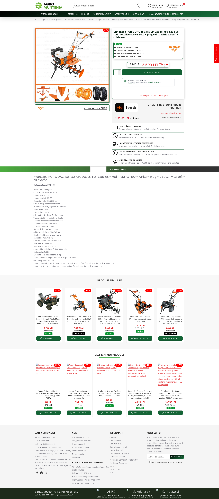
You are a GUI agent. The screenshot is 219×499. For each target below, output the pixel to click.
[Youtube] (41, 472)
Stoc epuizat (79, 333)
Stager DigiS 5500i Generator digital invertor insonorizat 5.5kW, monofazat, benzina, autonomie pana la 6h (140, 394)
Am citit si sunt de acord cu (166, 462)
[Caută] (137, 5)
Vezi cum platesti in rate (171, 113)
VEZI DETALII (131, 84)
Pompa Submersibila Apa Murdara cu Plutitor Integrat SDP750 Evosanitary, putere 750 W (48, 394)
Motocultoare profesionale (99, 19)
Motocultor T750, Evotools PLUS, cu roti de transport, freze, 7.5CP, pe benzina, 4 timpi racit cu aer (170, 320)
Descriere (98, 169)
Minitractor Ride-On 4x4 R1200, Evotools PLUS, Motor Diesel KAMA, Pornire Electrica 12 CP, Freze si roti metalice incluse (48, 320)
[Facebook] (37, 472)
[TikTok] (45, 472)
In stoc (118, 44)
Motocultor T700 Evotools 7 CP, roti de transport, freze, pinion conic (140, 319)
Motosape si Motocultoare (75, 19)
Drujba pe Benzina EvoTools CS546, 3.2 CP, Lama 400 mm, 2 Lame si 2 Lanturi (109, 393)
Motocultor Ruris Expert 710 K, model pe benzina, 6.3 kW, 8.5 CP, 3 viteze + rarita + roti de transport (79, 320)
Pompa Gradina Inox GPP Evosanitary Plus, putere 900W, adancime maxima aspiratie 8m (79, 394)
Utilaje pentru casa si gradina (50, 19)
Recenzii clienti (118, 169)
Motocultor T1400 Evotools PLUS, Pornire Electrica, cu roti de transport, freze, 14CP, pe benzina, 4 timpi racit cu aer (109, 320)
